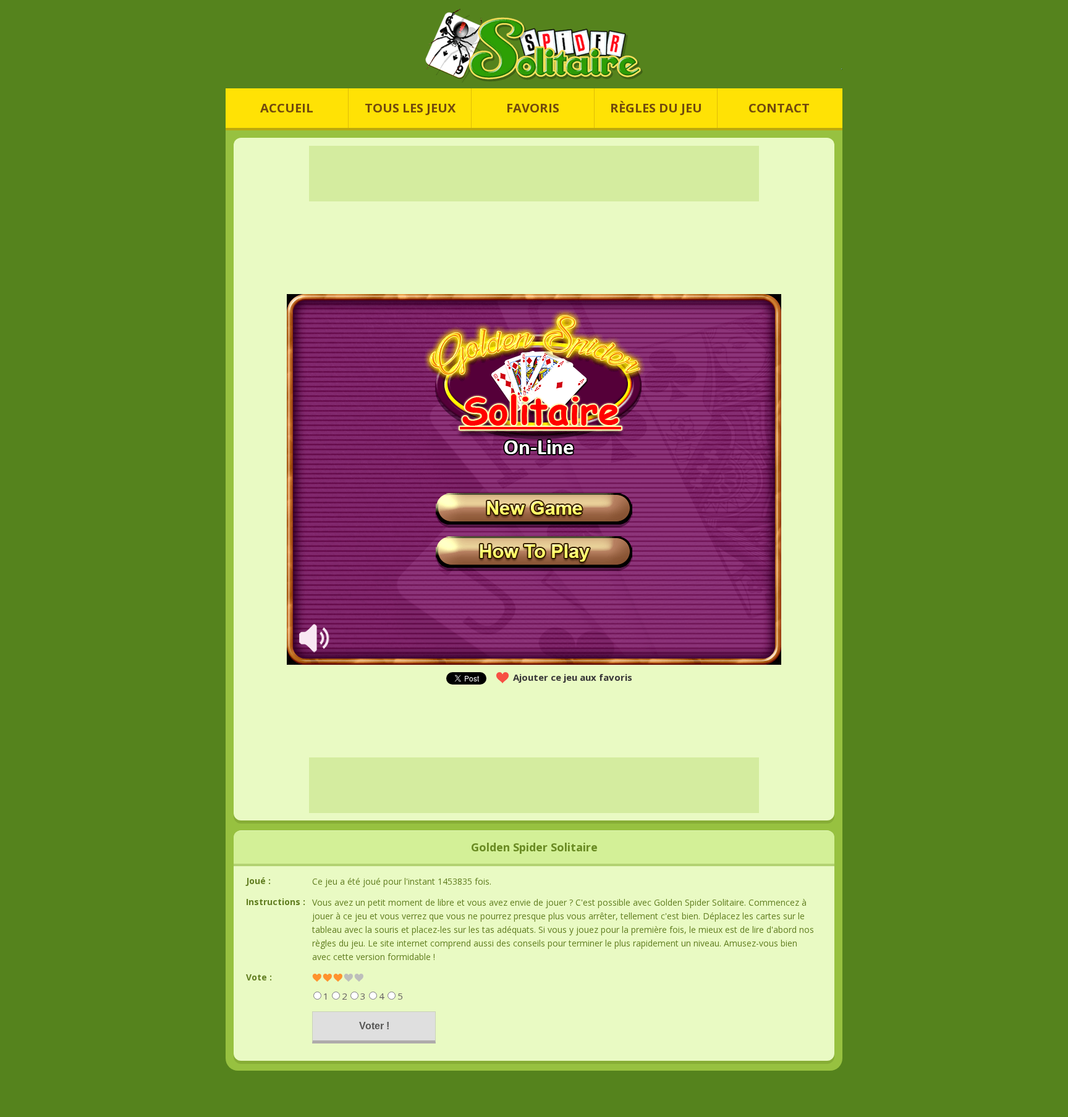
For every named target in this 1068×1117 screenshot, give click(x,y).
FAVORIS (532, 107)
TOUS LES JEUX (410, 107)
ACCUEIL (286, 107)
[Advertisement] (119, 479)
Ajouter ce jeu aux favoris (572, 677)
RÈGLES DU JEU (656, 107)
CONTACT (779, 107)
